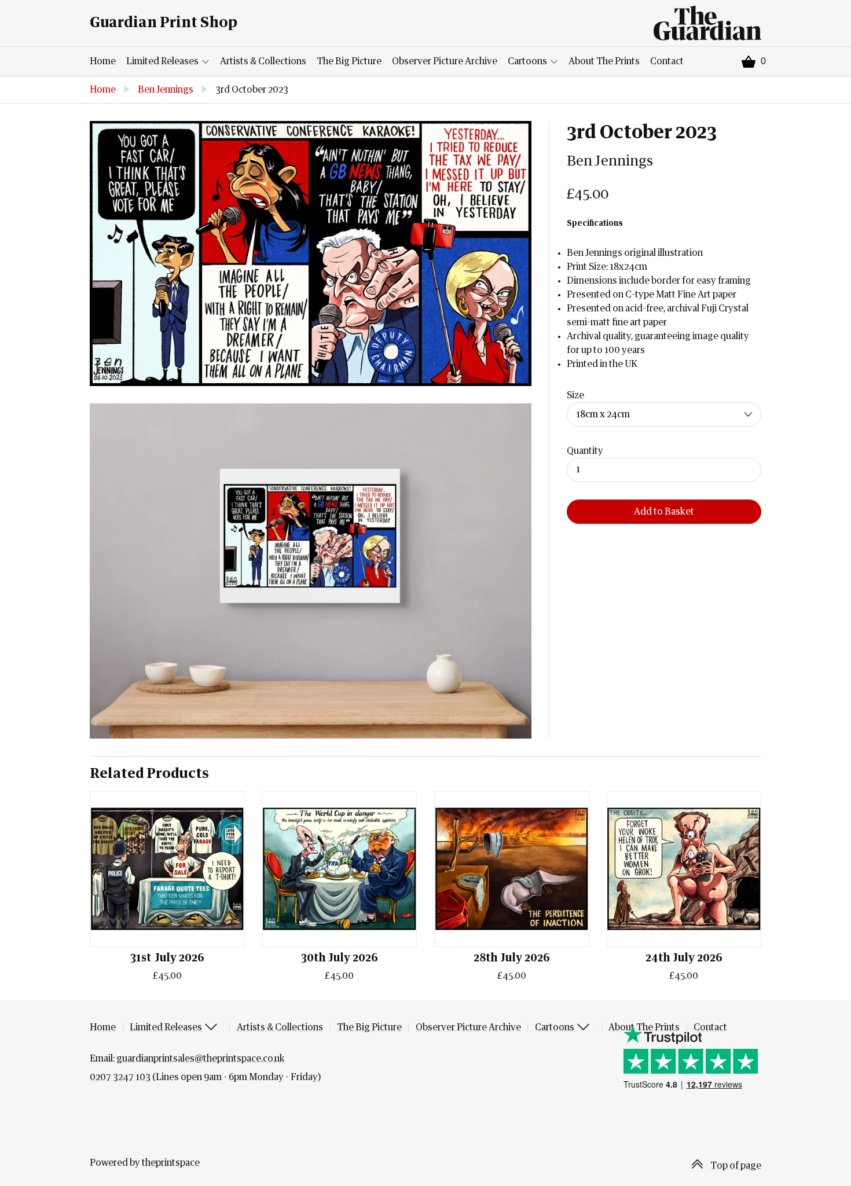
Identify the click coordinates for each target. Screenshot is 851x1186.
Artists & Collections (263, 61)
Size (575, 395)
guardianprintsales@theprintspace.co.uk (200, 1058)
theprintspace (171, 1162)
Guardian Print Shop (163, 23)
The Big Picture (349, 61)
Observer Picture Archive (444, 61)
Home (103, 61)
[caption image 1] (310, 253)
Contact (667, 61)
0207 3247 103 (120, 1077)
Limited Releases (163, 61)
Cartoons (528, 61)
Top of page (735, 1165)
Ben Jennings (165, 89)
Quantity (585, 451)
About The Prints (604, 61)
